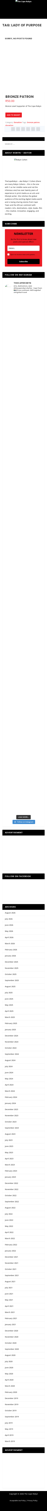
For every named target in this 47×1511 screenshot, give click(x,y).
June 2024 (9, 1072)
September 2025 (12, 980)
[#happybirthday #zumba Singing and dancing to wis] (23, 455)
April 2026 (9, 937)
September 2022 (12, 1201)
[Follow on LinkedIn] (31, 1508)
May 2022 (9, 1226)
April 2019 (9, 1435)
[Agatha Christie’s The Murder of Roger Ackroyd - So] (23, 614)
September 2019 (12, 1416)
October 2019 (10, 1410)
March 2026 (10, 943)
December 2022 (11, 1183)
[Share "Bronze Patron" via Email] (33, 129)
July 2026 (9, 919)
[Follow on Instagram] (21, 1508)
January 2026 (10, 956)
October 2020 (10, 1343)
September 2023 (12, 1128)
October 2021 (10, 1269)
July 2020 (9, 1361)
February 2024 (11, 1097)
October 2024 (10, 1048)
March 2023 (10, 1165)
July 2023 (9, 1140)
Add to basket (13, 115)
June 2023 (9, 1146)
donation (9, 125)
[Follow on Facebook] (16, 1508)
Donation (18, 122)
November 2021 (11, 1263)
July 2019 (9, 1423)
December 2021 (11, 1257)
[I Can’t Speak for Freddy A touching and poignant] (23, 417)
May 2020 (9, 1373)
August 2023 (10, 1134)
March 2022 (10, 1238)
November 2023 (11, 1115)
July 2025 (9, 992)
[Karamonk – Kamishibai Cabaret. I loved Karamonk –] (23, 646)
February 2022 (11, 1244)
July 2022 (9, 1214)
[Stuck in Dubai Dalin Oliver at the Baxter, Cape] (23, 583)
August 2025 (10, 986)
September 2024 (12, 1054)
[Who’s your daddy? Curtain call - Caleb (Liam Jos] (23, 343)
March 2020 (10, 1386)
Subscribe (23, 261)
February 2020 (11, 1392)
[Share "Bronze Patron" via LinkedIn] (28, 129)
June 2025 (9, 999)
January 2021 (10, 1324)
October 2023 (10, 1122)
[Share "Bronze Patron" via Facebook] (13, 129)
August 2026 (10, 913)
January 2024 (10, 1103)
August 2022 (10, 1207)
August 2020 (10, 1355)
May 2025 (9, 1005)
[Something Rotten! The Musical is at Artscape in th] (23, 694)
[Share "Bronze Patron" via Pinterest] (23, 129)
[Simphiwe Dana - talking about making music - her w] (23, 533)
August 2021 (10, 1281)
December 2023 (11, 1109)
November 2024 (11, 1042)
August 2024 (10, 1060)
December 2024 (11, 1035)
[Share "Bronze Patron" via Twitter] (18, 129)
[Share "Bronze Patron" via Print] (38, 129)
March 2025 (10, 1017)
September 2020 (12, 1349)
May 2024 (9, 1078)
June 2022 (9, 1220)
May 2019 (9, 1429)
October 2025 (10, 974)
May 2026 (9, 931)
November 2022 (11, 1189)
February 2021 (11, 1318)
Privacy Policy (32, 1500)
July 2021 (9, 1287)
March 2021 (10, 1312)
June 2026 (9, 925)
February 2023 (11, 1171)
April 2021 (9, 1306)
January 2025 (10, 1029)
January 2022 (10, 1251)
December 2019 (11, 1398)
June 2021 (9, 1294)
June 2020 (9, 1367)
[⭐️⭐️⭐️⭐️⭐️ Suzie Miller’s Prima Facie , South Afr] (23, 489)
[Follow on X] (26, 1508)
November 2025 (11, 968)
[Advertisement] (23, 853)
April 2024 (9, 1085)
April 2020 (9, 1380)
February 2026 (11, 949)
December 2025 (11, 962)
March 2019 (10, 1441)
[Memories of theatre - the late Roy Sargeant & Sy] (23, 517)
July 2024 (9, 1066)
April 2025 (9, 1011)
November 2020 (11, 1337)
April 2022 (9, 1232)
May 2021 (9, 1300)
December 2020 (11, 1331)
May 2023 (9, 1152)
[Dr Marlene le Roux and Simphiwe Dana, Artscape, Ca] (23, 557)
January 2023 (10, 1177)
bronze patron (33, 122)
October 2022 (10, 1195)
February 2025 (11, 1023)
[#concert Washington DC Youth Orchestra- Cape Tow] (23, 771)
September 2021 (12, 1275)
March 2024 (10, 1091)
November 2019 (11, 1404)
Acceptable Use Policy (18, 1500)
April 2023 (9, 1158)
